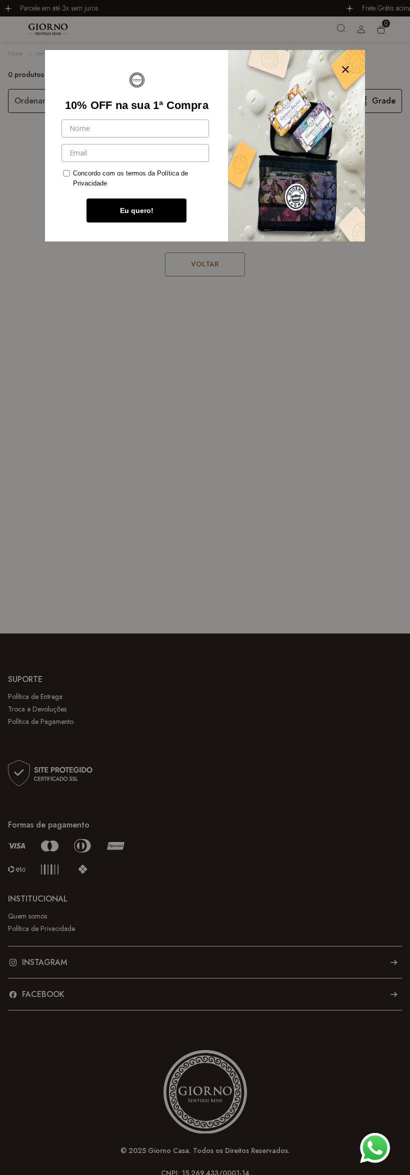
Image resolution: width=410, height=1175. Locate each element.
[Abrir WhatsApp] (375, 1148)
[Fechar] (345, 69)
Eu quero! (137, 210)
